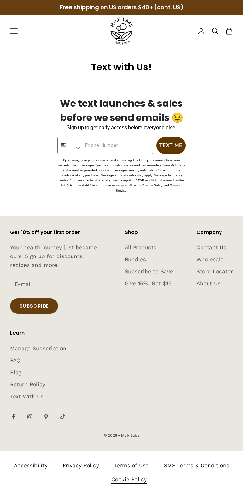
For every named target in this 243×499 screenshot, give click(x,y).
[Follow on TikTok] (62, 417)
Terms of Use (131, 465)
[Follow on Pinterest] (46, 417)
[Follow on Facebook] (13, 417)
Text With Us (27, 396)
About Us (208, 283)
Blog (15, 372)
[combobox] (70, 145)
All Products (140, 247)
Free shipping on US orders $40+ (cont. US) (122, 7)
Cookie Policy (129, 479)
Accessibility (30, 465)
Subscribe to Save (149, 271)
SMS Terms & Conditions (196, 465)
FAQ (15, 360)
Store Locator (214, 271)
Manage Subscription (38, 348)
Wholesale (210, 259)
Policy (158, 185)
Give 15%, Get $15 (148, 283)
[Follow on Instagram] (30, 417)
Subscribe (34, 306)
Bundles (135, 259)
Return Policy (27, 384)
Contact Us (211, 247)
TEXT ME (171, 145)
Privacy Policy (81, 465)
